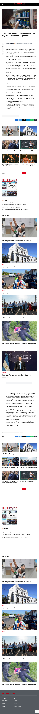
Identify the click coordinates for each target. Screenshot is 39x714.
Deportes (3, 238)
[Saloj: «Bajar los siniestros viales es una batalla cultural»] (19, 279)
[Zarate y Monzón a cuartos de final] (28, 144)
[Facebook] (3, 44)
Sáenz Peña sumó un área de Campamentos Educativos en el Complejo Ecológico (15, 209)
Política (3, 264)
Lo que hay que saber (15, 432)
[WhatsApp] (3, 54)
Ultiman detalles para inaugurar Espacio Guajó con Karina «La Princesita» (10, 165)
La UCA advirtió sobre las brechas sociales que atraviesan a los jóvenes (14, 204)
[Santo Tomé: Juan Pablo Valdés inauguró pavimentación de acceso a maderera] (19, 305)
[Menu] (3, 4)
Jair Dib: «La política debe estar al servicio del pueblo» (11, 207)
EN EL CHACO (5, 200)
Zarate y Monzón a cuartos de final (27, 150)
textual (21, 432)
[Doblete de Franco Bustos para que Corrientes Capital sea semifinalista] (10, 131)
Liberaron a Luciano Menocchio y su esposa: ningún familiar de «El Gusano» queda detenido (28, 165)
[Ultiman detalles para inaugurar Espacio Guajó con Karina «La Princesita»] (10, 158)
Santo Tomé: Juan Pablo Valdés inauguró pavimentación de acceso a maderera (18, 317)
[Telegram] (3, 51)
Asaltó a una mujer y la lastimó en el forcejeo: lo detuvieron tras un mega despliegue (19, 343)
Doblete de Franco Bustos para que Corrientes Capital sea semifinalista (9, 137)
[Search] (36, 4)
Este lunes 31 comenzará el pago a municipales (27, 137)
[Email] (3, 49)
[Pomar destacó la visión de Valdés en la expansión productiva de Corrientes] (10, 144)
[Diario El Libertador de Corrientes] (19, 4)
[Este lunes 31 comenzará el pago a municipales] (28, 131)
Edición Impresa (4, 372)
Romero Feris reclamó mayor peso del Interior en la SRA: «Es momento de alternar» (16, 534)
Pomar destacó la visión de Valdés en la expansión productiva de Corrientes (10, 151)
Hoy (9, 432)
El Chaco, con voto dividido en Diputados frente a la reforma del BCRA (13, 202)
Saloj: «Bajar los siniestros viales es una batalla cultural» (13, 291)
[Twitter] (3, 47)
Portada (3, 7)
